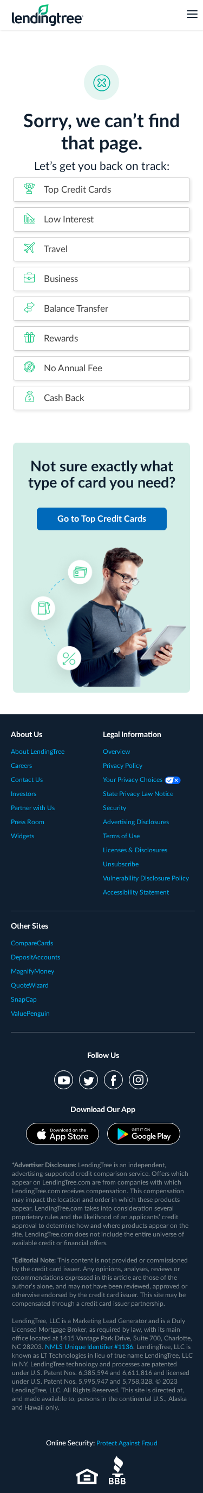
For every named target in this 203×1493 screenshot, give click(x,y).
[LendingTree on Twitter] (88, 1079)
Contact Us (27, 780)
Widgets (22, 836)
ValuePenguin (30, 1013)
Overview (116, 751)
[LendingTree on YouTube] (63, 1079)
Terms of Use (121, 836)
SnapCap (24, 999)
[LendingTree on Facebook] (113, 1079)
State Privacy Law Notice (138, 794)
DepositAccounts (35, 957)
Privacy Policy (122, 765)
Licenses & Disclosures (135, 850)
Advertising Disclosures (136, 822)
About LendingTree (37, 751)
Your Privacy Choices (133, 780)
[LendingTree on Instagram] (138, 1079)
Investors (23, 794)
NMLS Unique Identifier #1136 (89, 1347)
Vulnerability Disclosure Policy (146, 878)
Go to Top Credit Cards (101, 519)
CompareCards (32, 943)
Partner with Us (33, 808)
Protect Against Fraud (127, 1443)
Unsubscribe (121, 864)
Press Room (27, 822)
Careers (21, 765)
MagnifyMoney (32, 971)
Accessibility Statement (136, 892)
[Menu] (192, 13)
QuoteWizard (30, 985)
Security (114, 808)
